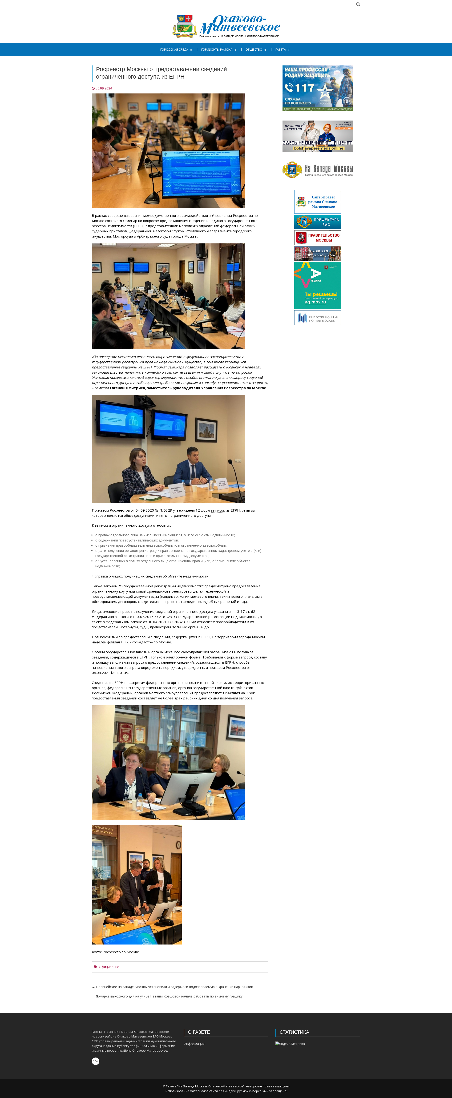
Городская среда (174, 49)
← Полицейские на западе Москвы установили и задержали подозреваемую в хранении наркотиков (172, 987)
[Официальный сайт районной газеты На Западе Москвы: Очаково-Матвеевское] (226, 26)
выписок (218, 510)
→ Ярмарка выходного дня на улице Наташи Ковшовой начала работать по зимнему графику (167, 996)
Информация (194, 1043)
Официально (109, 967)
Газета (280, 49)
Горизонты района (216, 49)
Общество (254, 49)
